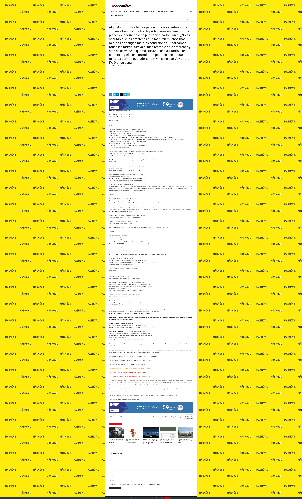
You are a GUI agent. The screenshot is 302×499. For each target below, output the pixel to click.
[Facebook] (182, 19)
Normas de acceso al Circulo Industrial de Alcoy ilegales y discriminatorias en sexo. (167, 441)
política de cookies (159, 497)
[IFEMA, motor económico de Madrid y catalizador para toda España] (185, 432)
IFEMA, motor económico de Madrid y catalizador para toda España (185, 441)
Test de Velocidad (135, 12)
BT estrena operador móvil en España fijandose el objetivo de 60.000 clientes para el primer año (173, 417)
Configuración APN (149, 12)
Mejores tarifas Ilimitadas (165, 12)
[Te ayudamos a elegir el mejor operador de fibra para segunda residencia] (116, 432)
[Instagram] (185, 19)
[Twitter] (187, 19)
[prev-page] (110, 447)
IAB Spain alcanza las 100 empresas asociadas (121, 417)
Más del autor (126, 424)
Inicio (112, 12)
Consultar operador (116, 15)
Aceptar (167, 497)
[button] (191, 12)
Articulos (115, 23)
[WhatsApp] (128, 94)
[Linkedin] (117, 94)
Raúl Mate (113, 65)
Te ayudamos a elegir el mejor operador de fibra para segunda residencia (116, 441)
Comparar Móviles (121, 12)
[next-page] (112, 447)
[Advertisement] (151, 81)
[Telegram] (125, 94)
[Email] (121, 94)
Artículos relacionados (115, 424)
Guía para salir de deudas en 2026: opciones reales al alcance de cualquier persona (133, 441)
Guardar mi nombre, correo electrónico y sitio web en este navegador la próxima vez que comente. (136, 484)
